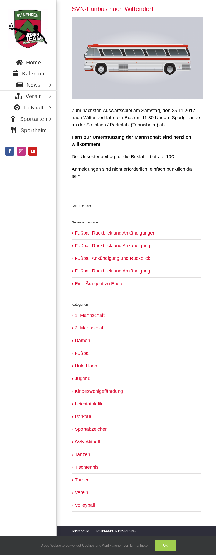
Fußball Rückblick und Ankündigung (112, 245)
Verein (81, 492)
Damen (82, 340)
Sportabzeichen (91, 429)
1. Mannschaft (90, 315)
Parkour (83, 416)
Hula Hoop (86, 366)
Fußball (83, 353)
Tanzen (82, 454)
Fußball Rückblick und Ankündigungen (115, 233)
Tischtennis (87, 467)
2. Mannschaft (90, 328)
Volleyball (85, 505)
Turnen (82, 479)
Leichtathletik (88, 403)
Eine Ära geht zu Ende (98, 283)
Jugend (82, 378)
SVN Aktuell (87, 441)
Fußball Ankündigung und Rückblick (112, 258)
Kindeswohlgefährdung (99, 391)
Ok (165, 545)
